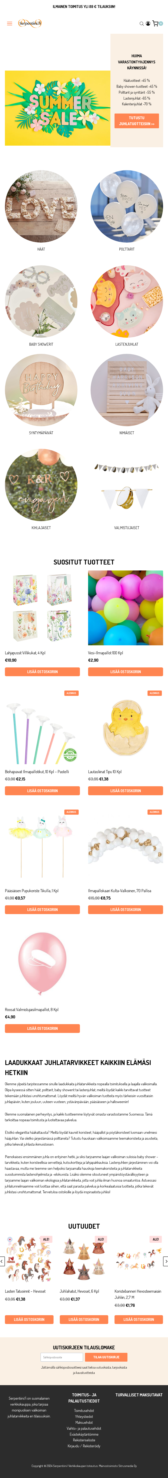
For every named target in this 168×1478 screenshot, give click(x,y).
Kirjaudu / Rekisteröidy (84, 1446)
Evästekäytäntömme (84, 1434)
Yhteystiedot (84, 1416)
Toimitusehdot (84, 1410)
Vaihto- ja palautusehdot (84, 1428)
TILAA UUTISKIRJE (106, 1357)
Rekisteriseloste (84, 1440)
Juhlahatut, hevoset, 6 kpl (24, 1291)
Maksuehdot (84, 1422)
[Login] (148, 23)
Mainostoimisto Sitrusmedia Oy (118, 1466)
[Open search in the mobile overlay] (142, 23)
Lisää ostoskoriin (42, 671)
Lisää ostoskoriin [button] (29, 1319)
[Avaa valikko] (10, 23)
